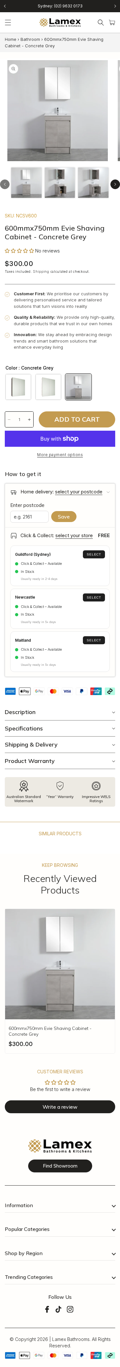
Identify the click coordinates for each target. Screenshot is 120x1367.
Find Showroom (60, 1166)
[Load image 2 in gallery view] (60, 183)
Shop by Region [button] (24, 1253)
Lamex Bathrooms (71, 1339)
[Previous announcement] (5, 6)
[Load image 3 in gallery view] (93, 183)
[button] (8, 22)
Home (10, 39)
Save (64, 516)
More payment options (60, 454)
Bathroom (30, 39)
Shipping (41, 271)
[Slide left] (5, 184)
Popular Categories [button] (27, 1229)
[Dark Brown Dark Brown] (18, 386)
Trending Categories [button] (29, 1277)
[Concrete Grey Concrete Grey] (78, 386)
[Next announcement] (115, 6)
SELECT (94, 554)
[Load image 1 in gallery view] (26, 183)
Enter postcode (27, 505)
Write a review (60, 1107)
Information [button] (19, 1205)
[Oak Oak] (48, 386)
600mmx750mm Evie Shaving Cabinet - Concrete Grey (50, 1031)
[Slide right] (115, 184)
